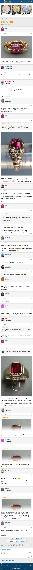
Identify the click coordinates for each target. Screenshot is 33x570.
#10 (31, 271)
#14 (31, 324)
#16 (31, 414)
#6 (31, 190)
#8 (31, 243)
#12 (31, 298)
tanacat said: (5, 123)
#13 (31, 310)
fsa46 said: (4, 417)
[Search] (31, 1)
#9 (31, 259)
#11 (31, 283)
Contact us (3, 565)
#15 (31, 346)
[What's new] (28, 1)
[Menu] (2, 1)
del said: (3, 213)
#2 (31, 72)
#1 (31, 33)
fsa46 (3, 24)
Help (24, 565)
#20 (31, 527)
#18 (31, 475)
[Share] (30, 34)
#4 (31, 105)
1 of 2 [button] (12, 538)
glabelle (30, 557)
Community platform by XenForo (13, 568)
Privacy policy (18, 565)
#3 (31, 87)
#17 (31, 445)
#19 (31, 494)
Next (17, 538)
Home (27, 565)
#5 (31, 120)
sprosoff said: (5, 327)
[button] (1, 564)
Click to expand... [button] (16, 430)
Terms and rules (10, 565)
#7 (31, 210)
